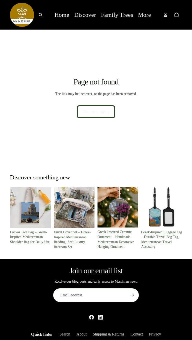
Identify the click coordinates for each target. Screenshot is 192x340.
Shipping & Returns (108, 334)
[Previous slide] (15, 207)
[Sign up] (132, 295)
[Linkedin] (101, 317)
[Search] (40, 14)
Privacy (155, 334)
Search (65, 334)
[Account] (165, 14)
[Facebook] (91, 317)
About (81, 334)
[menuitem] (145, 15)
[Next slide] (45, 207)
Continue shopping (96, 112)
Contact (136, 334)
